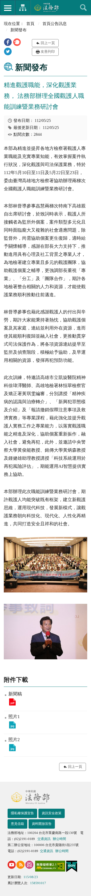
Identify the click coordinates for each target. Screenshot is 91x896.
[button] (8, 42)
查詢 (83, 7)
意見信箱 (17, 824)
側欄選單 (7, 7)
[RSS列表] (20, 865)
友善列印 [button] (48, 51)
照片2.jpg (12, 747)
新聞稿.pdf (12, 702)
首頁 (30, 23)
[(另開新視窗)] (12, 865)
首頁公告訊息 (54, 23)
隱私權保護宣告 (22, 813)
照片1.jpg (12, 725)
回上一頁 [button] (48, 43)
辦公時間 (59, 839)
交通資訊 (44, 839)
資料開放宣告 (42, 824)
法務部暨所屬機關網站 (22, 7)
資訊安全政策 (51, 813)
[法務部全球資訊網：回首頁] (46, 7)
